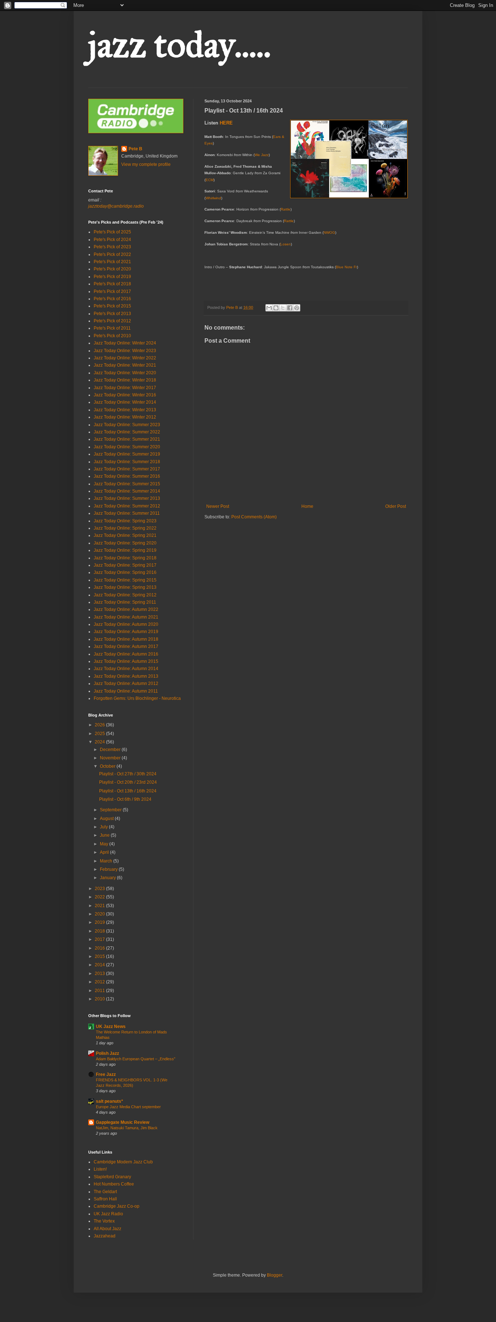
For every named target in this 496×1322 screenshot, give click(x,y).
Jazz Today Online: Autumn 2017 (126, 646)
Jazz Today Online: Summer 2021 (127, 439)
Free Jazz (106, 1074)
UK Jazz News (111, 1026)
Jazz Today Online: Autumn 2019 (126, 631)
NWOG (329, 232)
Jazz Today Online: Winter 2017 (125, 387)
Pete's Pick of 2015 (112, 306)
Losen (285, 244)
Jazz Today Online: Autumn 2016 (126, 654)
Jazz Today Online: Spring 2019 (125, 550)
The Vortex (104, 1221)
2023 (100, 888)
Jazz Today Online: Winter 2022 (125, 357)
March (106, 861)
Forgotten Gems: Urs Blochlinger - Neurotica (137, 698)
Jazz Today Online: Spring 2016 (125, 572)
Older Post (395, 506)
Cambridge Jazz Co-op (116, 1206)
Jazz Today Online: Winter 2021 (125, 365)
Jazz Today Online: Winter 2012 (125, 417)
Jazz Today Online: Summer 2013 (127, 498)
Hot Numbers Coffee (114, 1184)
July (104, 826)
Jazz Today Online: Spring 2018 (125, 557)
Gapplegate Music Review (122, 1122)
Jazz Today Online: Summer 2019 (127, 454)
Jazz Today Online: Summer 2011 (127, 513)
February (109, 869)
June (105, 835)
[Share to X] (282, 307)
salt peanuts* (109, 1101)
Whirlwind (213, 198)
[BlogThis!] (276, 307)
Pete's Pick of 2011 (112, 328)
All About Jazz (107, 1228)
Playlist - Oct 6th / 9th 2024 (125, 799)
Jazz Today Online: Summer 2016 (127, 476)
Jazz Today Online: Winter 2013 (125, 409)
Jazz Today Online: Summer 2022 (127, 431)
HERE (226, 123)
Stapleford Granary (112, 1176)
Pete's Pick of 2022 (112, 254)
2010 (100, 998)
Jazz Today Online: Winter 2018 (125, 380)
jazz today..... (179, 45)
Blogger (274, 1275)
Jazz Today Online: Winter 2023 (125, 350)
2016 (100, 948)
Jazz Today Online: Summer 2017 (127, 469)
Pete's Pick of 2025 (112, 231)
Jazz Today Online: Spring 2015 (125, 580)
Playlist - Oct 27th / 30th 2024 (127, 773)
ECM (210, 180)
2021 (100, 905)
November (111, 757)
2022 (100, 896)
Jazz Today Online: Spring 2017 (125, 565)
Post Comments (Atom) (254, 516)
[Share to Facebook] (289, 307)
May (104, 843)
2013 (100, 973)
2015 (100, 956)
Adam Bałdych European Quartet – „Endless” (135, 1059)
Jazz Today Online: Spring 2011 (125, 602)
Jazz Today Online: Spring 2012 (125, 594)
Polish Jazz (107, 1053)
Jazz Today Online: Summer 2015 (127, 483)
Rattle (285, 209)
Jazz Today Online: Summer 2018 (127, 461)
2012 (100, 981)
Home (307, 506)
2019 (100, 922)
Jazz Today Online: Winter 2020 (125, 372)
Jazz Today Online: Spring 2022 (125, 528)
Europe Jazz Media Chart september (128, 1107)
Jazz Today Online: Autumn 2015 (126, 661)
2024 (100, 741)
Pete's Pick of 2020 (112, 269)
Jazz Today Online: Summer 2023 (127, 424)
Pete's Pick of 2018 (112, 283)
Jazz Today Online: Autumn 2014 (126, 668)
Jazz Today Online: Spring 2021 (125, 535)
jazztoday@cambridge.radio (116, 206)
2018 (100, 931)
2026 (100, 724)
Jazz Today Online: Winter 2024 (125, 343)
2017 (100, 939)
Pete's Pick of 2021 (112, 261)
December (111, 749)
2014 (100, 964)
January (108, 877)
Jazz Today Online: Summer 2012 (127, 506)
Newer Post (217, 506)
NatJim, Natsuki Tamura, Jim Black (127, 1128)
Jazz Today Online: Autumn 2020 (126, 624)
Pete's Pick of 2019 (112, 276)
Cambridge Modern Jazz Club (123, 1161)
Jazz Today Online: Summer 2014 (127, 491)
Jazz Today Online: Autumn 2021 (126, 617)
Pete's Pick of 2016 (112, 298)
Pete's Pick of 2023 (112, 246)
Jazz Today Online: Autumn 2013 (126, 676)
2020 (100, 914)
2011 (100, 990)
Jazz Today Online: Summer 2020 (127, 446)
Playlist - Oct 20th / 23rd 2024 (128, 782)
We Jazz (262, 155)
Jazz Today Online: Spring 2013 (125, 587)
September (111, 809)
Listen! (100, 1169)
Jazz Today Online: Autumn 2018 (126, 639)
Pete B (135, 148)
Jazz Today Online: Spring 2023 (125, 520)
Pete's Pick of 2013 (112, 313)
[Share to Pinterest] (296, 307)
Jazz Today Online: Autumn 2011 (126, 691)
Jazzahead (104, 1236)
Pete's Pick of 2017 (112, 291)
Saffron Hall (105, 1198)
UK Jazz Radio (108, 1213)
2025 (100, 733)
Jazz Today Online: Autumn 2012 (126, 683)
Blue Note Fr (346, 267)
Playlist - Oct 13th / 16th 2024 (127, 790)
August (107, 818)
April (105, 852)
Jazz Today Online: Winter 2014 (125, 402)
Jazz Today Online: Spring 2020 (125, 543)
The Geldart (105, 1191)
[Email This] (269, 307)
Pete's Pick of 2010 (112, 335)
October (108, 766)
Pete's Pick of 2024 (112, 239)
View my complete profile (146, 164)
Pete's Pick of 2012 (112, 320)
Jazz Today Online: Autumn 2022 (126, 609)
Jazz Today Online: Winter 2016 (125, 394)
